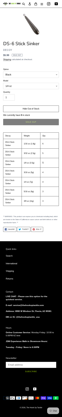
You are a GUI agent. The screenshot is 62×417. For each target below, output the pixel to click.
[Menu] (42, 4)
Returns (9, 278)
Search (9, 256)
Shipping (7, 59)
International (11, 263)
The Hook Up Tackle (34, 408)
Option (6, 69)
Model (5, 81)
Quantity (6, 92)
